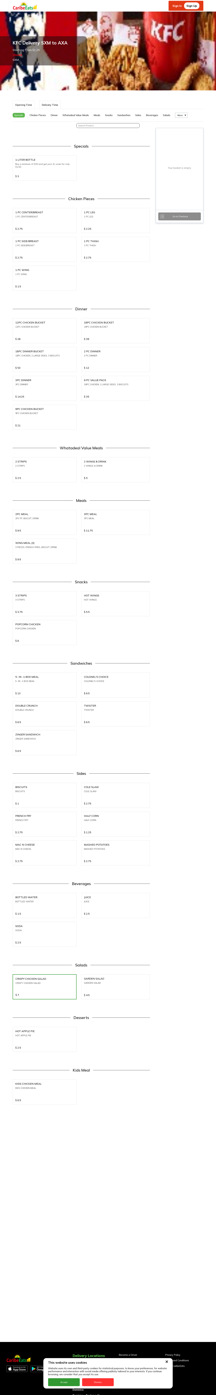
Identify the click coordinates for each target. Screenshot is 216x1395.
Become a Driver (128, 1354)
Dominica (78, 1389)
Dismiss (98, 1382)
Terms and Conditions (177, 1360)
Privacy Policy (172, 1354)
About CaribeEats (175, 1365)
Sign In (177, 6)
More (180, 115)
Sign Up (191, 6)
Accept (64, 1382)
